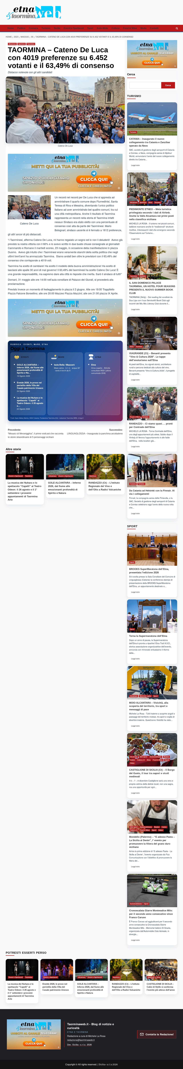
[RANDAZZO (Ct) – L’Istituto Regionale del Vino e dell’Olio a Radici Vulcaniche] (105, 466)
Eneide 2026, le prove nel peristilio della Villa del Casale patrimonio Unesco (30, 385)
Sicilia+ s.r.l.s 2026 (108, 1064)
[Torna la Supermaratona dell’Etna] (152, 616)
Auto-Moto (102, 28)
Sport (90, 28)
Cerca (131, 74)
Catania (133, 484)
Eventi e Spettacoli (74, 28)
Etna (93, 364)
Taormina (30, 44)
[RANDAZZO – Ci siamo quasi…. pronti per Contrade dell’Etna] (152, 403)
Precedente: (35, 433)
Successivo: (95, 432)
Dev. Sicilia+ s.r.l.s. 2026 (79, 1044)
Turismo (45, 28)
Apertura (21, 44)
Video (132, 763)
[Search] (177, 28)
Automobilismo (155, 757)
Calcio (132, 760)
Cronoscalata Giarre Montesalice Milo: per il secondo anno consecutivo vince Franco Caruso (151, 914)
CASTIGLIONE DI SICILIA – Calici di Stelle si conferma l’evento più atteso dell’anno (161, 987)
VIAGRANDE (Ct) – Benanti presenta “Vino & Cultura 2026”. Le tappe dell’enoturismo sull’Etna (149, 357)
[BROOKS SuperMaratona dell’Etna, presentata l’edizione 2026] (152, 549)
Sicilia (57, 28)
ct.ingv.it (80, 418)
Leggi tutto (136, 166)
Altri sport (143, 757)
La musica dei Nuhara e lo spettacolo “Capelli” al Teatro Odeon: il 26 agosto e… (30, 401)
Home (10, 28)
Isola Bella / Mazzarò (64, 364)
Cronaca (33, 28)
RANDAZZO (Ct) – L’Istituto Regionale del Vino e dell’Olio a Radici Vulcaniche (104, 486)
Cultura (116, 28)
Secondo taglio (145, 696)
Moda (143, 28)
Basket (166, 757)
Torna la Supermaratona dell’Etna (148, 636)
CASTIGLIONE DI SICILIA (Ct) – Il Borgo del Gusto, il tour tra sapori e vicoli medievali (152, 773)
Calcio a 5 (141, 760)
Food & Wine (130, 28)
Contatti (154, 28)
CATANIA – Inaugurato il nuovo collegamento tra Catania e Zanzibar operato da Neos (149, 142)
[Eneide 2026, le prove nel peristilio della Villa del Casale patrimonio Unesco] (56, 970)
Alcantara (12, 44)
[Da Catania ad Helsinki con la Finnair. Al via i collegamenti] (152, 470)
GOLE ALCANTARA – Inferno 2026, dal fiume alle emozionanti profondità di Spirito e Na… (30, 368)
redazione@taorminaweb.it (81, 1040)
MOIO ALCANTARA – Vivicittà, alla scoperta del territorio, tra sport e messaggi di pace (148, 706)
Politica (21, 28)
